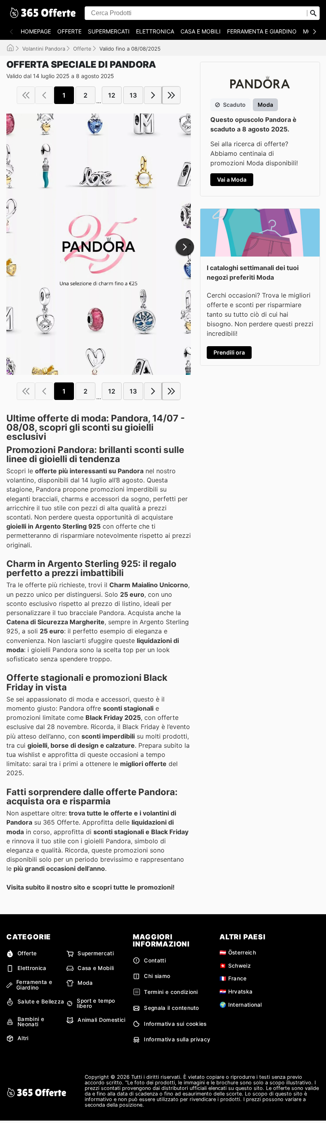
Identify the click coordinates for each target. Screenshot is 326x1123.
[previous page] (44, 95)
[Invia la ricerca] (313, 13)
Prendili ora (229, 352)
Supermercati (109, 31)
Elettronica (155, 31)
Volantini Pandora (43, 48)
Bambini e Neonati (30, 1022)
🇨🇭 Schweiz (235, 965)
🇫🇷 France (233, 978)
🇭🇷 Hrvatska (235, 991)
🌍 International (240, 1004)
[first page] (26, 95)
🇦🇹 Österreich (237, 952)
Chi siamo (157, 976)
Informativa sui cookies (175, 1024)
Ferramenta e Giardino (262, 31)
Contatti (155, 960)
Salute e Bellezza (40, 1001)
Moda (85, 983)
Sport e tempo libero (96, 1003)
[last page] (171, 95)
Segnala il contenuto (171, 1008)
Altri (23, 1038)
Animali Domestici (101, 1020)
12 (111, 95)
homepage (36, 31)
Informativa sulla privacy (177, 1039)
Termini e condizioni (171, 992)
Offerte (69, 31)
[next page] (153, 95)
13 (133, 95)
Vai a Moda (231, 179)
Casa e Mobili (200, 31)
